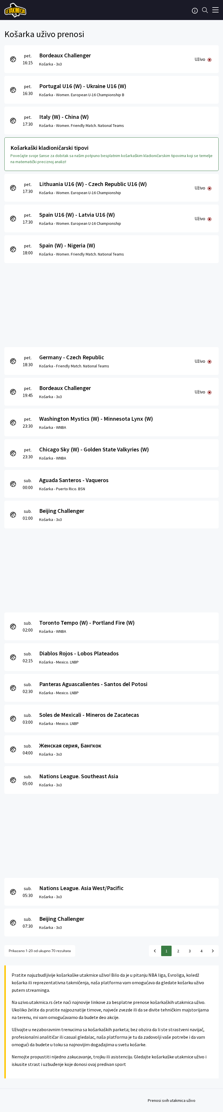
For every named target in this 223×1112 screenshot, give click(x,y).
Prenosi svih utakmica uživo (171, 1100)
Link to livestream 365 (16, 10)
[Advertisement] (111, 303)
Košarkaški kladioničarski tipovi (49, 147)
